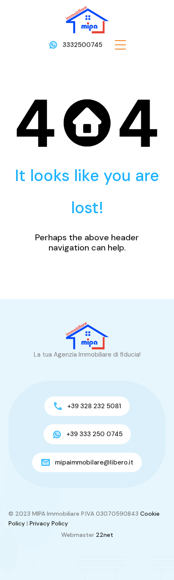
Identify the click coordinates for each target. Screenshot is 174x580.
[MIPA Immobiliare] (87, 19)
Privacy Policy (49, 523)
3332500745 (82, 45)
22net (104, 535)
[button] (120, 45)
